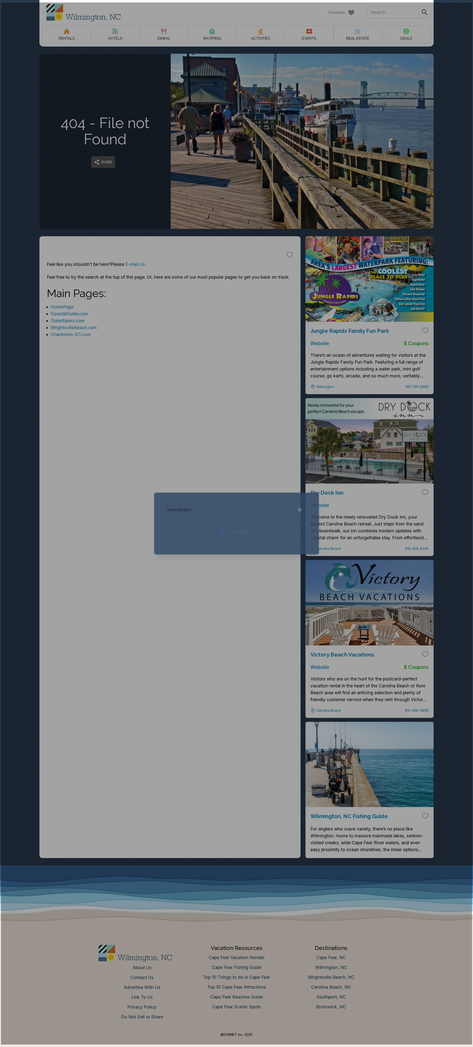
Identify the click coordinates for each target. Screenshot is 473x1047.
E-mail (188, 572)
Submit (236, 600)
